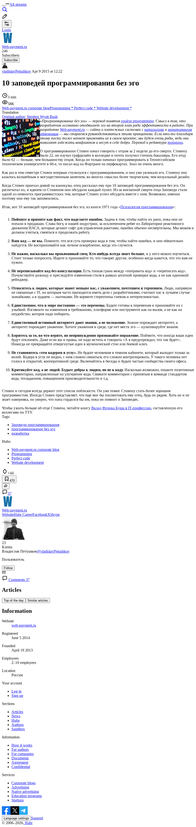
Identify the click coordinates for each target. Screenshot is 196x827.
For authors (20, 749)
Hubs (15, 720)
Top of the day (14, 600)
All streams (18, 4)
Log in (16, 691)
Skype (55, 514)
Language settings (16, 818)
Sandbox (18, 729)
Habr (28, 823)
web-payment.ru (23, 625)
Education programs (26, 796)
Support (37, 818)
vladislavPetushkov (16, 71)
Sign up (17, 696)
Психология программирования (146, 207)
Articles (17, 712)
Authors (17, 725)
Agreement (19, 762)
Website (8, 514)
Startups (17, 800)
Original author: (30, 117)
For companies (22, 754)
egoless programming (137, 121)
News (15, 716)
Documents (20, 758)
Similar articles (37, 600)
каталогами (154, 130)
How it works (21, 745)
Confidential (20, 767)
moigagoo (175, 142)
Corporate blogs (23, 783)
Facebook (40, 514)
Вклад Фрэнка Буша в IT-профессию (121, 408)
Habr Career (23, 514)
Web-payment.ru (72, 130)
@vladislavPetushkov (53, 551)
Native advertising (25, 792)
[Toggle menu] (4, 5)
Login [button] (6, 30)
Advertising (20, 787)
